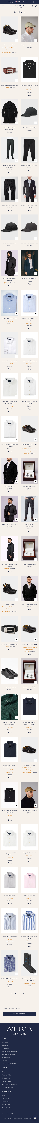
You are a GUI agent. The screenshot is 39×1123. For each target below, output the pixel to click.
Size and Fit (5, 1098)
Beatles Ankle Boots (9, 45)
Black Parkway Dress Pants (9, 205)
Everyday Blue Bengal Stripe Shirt (29, 937)
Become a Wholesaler (8, 1054)
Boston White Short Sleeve (29, 361)
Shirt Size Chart (7, 1105)
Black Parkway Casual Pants (29, 165)
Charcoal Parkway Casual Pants (29, 525)
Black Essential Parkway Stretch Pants (10, 166)
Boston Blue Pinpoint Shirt (9, 318)
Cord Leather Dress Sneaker (10, 687)
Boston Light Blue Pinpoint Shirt (29, 319)
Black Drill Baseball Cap (29, 127)
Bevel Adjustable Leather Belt (9, 85)
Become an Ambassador (9, 1051)
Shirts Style (5, 1101)
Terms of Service (7, 1087)
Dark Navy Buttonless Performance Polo (29, 723)
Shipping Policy (7, 1075)
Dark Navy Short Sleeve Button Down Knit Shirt (9, 766)
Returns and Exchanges (9, 1084)
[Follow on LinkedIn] (12, 1113)
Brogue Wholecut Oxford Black (29, 445)
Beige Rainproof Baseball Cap (29, 45)
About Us (5, 1042)
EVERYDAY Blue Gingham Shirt (9, 978)
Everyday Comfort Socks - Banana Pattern (29, 979)
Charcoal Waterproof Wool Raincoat (9, 565)
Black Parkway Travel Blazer (29, 205)
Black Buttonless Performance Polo (29, 86)
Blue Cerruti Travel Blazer (29, 278)
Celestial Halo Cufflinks (29, 486)
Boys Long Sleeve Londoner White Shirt (29, 402)
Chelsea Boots (10, 604)
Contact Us (5, 1048)
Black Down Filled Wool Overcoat (9, 128)
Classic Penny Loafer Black (29, 644)
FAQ (3, 1072)
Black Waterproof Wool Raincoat (9, 279)
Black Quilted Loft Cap (9, 243)
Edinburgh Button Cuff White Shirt (9, 853)
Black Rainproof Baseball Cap (29, 243)
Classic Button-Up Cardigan (29, 604)
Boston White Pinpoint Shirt (9, 361)
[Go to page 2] (27, 993)
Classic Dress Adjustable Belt (9, 644)
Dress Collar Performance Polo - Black (9, 811)
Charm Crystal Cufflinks (29, 564)
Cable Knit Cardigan (9, 486)
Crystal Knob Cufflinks (29, 687)
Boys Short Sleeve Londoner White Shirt (9, 445)
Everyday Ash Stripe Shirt (10, 936)
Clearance (5, 1060)
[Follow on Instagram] (7, 1113)
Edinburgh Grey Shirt (10, 895)
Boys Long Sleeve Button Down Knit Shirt (9, 402)
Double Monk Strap (29, 765)
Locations (5, 1045)
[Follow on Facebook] (3, 1113)
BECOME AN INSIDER (19, 1013)
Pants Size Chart (7, 1108)
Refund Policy (6, 1078)
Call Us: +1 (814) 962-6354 (10, 1063)
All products (6, 1057)
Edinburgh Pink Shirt (29, 895)
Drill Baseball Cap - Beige (29, 810)
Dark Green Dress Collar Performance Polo (10, 723)
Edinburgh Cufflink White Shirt (29, 853)
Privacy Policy (6, 1081)
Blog (3, 1095)
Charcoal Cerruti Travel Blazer (9, 524)
